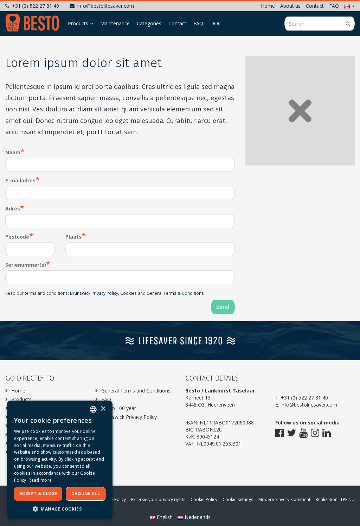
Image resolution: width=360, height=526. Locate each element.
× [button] (102, 408)
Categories (149, 23)
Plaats (73, 236)
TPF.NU (347, 499)
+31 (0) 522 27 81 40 (35, 5)
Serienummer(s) (25, 264)
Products (78, 23)
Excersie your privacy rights (158, 499)
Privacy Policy (112, 499)
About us (290, 5)
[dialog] (59, 460)
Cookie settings (238, 499)
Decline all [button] (85, 493)
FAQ (334, 5)
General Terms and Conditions (136, 390)
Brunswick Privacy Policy (94, 293)
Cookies (128, 293)
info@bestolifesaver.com (105, 5)
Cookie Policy (204, 499)
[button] (349, 5)
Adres (12, 208)
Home (268, 5)
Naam (12, 152)
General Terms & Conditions (175, 293)
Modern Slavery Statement (284, 499)
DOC (215, 23)
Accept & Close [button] (38, 493)
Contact (315, 5)
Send (223, 307)
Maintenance (115, 23)
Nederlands (197, 517)
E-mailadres (20, 180)
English (164, 517)
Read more (40, 480)
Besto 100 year (118, 408)
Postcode (17, 236)
